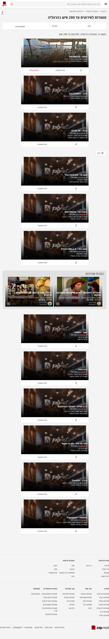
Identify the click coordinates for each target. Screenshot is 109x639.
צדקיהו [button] (72, 569)
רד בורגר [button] (89, 565)
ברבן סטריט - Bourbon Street (72, 406)
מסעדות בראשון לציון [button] (50, 604)
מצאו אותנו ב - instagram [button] (22, 627)
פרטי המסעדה (60, 70)
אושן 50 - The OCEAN (76, 174)
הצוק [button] (55, 565)
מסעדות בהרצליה (91, 11)
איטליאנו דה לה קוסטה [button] (66, 572)
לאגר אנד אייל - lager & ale (74, 443)
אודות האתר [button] (48, 627)
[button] (81, 70)
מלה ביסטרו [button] (105, 576)
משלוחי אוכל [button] (35, 593)
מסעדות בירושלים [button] (103, 608)
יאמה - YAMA (80, 332)
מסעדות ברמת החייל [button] (50, 597)
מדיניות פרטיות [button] (59, 627)
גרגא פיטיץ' (82, 369)
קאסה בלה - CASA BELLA (74, 248)
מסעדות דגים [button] (87, 601)
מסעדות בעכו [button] (104, 611)
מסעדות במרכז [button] (104, 615)
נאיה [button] (73, 565)
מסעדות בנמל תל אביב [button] (49, 601)
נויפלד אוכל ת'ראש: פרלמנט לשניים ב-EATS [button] (32, 294)
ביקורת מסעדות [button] (5, 627)
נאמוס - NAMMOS (78, 56)
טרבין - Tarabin (79, 480)
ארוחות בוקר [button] (87, 604)
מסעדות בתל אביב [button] (103, 593)
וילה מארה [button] (105, 569)
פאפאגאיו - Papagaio (77, 517)
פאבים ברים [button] (70, 601)
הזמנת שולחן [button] (34, 70)
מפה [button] (98, 153)
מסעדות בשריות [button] (86, 593)
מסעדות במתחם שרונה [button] (49, 593)
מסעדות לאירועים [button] (68, 593)
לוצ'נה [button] (106, 565)
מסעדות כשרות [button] (69, 597)
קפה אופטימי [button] (53, 572)
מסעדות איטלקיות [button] (86, 597)
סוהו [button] (55, 569)
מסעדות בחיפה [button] (104, 604)
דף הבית (103, 11)
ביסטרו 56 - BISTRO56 (76, 211)
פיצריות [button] (71, 604)
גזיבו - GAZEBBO (78, 93)
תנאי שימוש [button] (39, 627)
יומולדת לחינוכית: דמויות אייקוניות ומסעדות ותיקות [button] (78, 294)
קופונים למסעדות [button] (51, 614)
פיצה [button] (90, 608)
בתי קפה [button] (71, 608)
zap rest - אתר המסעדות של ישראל (4, 4)
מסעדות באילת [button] (104, 601)
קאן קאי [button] (106, 572)
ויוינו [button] (72, 576)
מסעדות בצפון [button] (104, 597)
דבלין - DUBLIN (79, 130)
